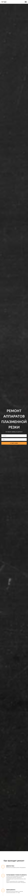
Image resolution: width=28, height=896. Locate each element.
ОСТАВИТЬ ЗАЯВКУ (14, 443)
